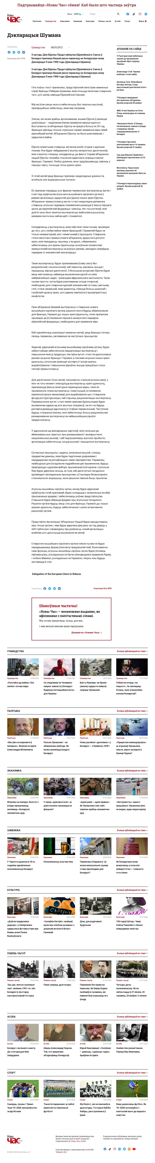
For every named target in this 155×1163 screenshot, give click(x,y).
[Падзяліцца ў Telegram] (14, 52)
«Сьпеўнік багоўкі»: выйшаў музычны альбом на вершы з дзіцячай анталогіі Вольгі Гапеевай (59, 927)
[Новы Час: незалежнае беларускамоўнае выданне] (17, 17)
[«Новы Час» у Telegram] (146, 13)
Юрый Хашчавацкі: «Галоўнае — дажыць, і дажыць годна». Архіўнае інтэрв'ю (95, 1052)
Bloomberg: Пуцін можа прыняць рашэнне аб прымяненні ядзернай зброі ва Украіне (131, 172)
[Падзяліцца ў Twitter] (19, 52)
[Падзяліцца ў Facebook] (9, 52)
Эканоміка (65, 21)
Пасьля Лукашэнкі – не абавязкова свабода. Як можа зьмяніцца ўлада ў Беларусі (56, 748)
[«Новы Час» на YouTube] (134, 1149)
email (88, 1150)
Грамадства (50, 21)
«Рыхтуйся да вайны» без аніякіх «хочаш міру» (20, 684)
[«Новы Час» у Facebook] (128, 13)
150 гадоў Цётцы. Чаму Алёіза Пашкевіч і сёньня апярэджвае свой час (129, 925)
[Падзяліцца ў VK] (23, 52)
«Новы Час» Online (78, 1141)
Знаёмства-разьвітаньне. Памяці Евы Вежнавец (129, 1050)
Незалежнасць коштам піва (58, 861)
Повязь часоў (104, 21)
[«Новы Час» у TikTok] (134, 13)
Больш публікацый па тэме (131, 651)
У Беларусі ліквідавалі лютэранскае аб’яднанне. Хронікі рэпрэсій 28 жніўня (129, 100)
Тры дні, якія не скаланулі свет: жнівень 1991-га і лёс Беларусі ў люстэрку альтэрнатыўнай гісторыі (21, 990)
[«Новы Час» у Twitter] (124, 1149)
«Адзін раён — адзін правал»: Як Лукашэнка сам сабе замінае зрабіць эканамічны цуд (95, 807)
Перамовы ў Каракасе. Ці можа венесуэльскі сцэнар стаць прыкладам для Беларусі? (94, 867)
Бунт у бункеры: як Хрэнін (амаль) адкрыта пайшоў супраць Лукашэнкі (93, 686)
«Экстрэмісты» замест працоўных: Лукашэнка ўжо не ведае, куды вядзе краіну (131, 806)
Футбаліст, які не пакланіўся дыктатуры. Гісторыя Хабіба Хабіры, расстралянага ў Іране (95, 1109)
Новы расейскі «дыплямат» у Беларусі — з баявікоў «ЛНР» (95, 744)
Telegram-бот (61, 1152)
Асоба (118, 21)
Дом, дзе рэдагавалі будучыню (91, 923)
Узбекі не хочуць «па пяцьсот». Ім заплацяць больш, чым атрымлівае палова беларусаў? (129, 688)
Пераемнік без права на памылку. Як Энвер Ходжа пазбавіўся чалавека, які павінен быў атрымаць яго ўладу (94, 992)
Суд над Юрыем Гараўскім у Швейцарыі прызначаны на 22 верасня (131, 157)
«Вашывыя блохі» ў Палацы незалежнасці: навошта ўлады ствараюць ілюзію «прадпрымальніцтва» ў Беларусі (131, 128)
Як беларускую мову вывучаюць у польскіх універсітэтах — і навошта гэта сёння (129, 867)
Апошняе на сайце (129, 48)
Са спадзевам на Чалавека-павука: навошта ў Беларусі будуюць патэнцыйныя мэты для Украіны (59, 688)
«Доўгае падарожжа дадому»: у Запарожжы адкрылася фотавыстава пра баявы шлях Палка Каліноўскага (22, 928)
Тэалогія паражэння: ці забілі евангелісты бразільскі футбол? (59, 1108)
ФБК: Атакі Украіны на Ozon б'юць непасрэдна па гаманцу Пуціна (131, 113)
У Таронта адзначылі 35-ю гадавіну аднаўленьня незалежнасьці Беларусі (21, 865)
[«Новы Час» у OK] (129, 1149)
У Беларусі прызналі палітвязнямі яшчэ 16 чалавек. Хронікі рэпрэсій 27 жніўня (131, 144)
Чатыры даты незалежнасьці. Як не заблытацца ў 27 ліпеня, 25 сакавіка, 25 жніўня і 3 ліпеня (131, 990)
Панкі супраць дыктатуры (57, 984)
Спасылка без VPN (16, 58)
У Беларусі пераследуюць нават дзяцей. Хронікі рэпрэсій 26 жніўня (132, 186)
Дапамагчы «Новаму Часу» (85, 632)
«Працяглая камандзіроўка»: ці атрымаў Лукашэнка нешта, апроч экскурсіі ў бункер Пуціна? (131, 748)
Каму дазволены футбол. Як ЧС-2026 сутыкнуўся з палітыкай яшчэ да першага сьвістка (131, 1109)
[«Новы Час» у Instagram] (140, 13)
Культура (90, 21)
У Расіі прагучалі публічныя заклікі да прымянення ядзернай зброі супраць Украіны (130, 60)
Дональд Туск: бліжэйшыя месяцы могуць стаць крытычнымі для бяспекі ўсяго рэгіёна (131, 86)
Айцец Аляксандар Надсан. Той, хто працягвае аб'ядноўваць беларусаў (58, 1052)
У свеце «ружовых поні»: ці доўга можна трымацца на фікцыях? (58, 806)
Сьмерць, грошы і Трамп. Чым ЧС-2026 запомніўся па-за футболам (22, 1108)
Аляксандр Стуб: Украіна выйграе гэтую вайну (128, 72)
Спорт (127, 21)
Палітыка (37, 21)
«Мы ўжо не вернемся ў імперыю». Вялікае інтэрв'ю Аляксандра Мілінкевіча (21, 746)
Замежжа (77, 21)
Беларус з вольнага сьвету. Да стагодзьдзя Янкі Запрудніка (21, 1052)
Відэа (141, 21)
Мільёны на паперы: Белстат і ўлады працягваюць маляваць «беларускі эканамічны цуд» (23, 807)
